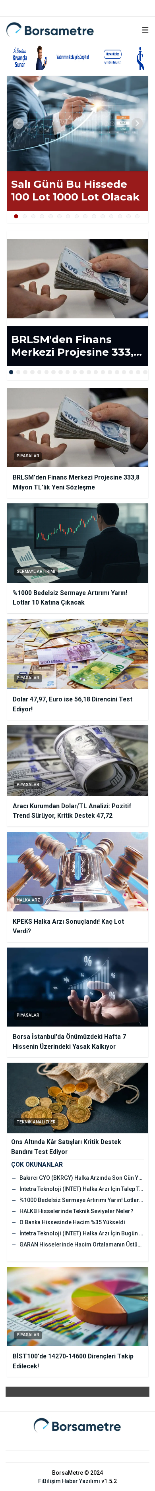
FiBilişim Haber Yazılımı (69, 1481)
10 (94, 216)
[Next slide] (137, 123)
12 (111, 216)
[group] (77, 123)
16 (117, 372)
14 (128, 216)
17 (124, 372)
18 (131, 372)
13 (120, 216)
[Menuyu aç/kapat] (145, 30)
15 (137, 216)
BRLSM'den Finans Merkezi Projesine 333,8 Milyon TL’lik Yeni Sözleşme (75, 345)
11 (103, 216)
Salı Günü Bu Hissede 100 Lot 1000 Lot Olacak (75, 190)
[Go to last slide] (18, 123)
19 (138, 372)
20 (145, 372)
